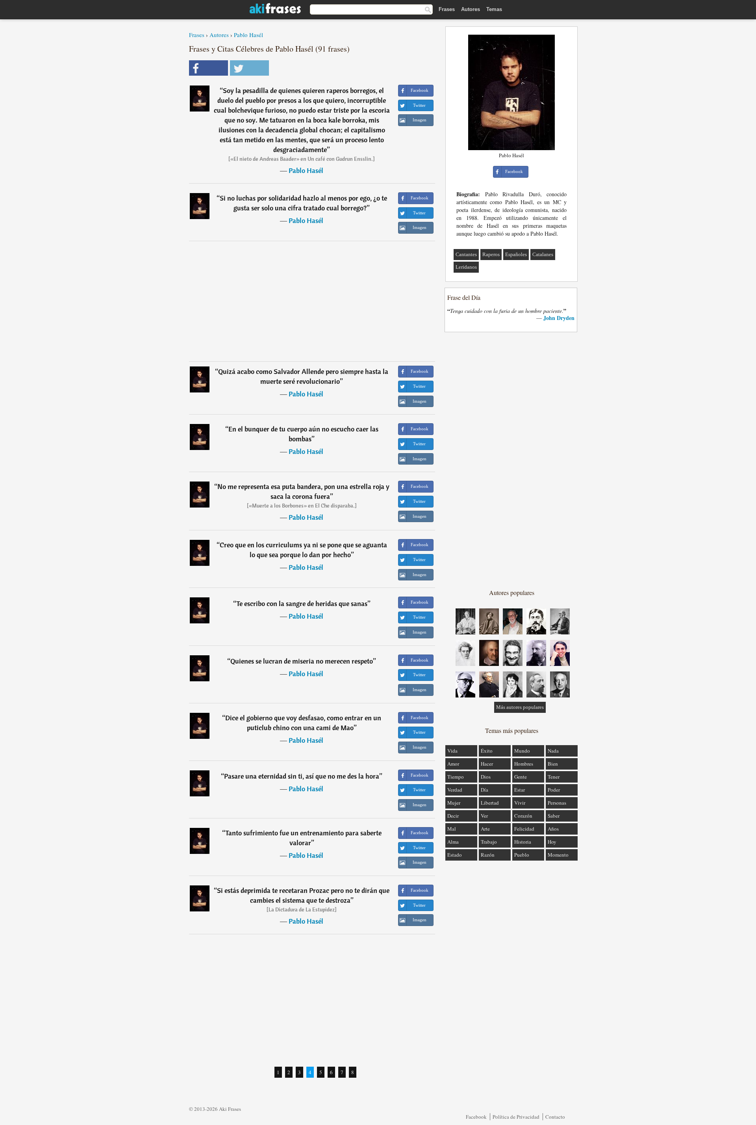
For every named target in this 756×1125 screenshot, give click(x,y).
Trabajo (489, 841)
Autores (470, 9)
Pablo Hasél (248, 35)
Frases (447, 9)
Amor (453, 763)
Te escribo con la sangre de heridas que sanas (301, 603)
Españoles (516, 254)
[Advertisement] (312, 301)
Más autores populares (520, 707)
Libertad (490, 802)
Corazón (523, 815)
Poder (554, 789)
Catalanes (542, 254)
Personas (557, 802)
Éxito (487, 750)
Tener (554, 776)
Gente (520, 776)
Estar (519, 789)
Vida (452, 750)
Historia (522, 841)
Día (484, 789)
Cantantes (466, 254)
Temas (494, 9)
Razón (488, 854)
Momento (558, 854)
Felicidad (524, 828)
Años (553, 828)
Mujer (453, 802)
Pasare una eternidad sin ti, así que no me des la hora (301, 776)
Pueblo (521, 854)
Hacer (487, 763)
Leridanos (466, 267)
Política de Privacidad (516, 1116)
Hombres (523, 763)
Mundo (522, 750)
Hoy (552, 841)
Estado (454, 854)
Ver (484, 815)
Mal (451, 828)
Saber (554, 815)
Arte (485, 828)
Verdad (454, 789)
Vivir (519, 802)
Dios (486, 776)
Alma (453, 841)
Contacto (555, 1116)
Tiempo (455, 776)
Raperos (491, 254)
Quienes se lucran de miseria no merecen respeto (301, 661)
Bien (553, 763)
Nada (553, 750)
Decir (453, 815)
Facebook (476, 1116)
